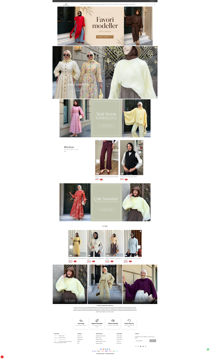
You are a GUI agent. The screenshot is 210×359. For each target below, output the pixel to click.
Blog (78, 343)
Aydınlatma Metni (99, 339)
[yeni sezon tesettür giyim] (105, 118)
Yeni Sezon (118, 341)
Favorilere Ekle (117, 141)
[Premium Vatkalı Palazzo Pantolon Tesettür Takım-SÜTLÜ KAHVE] (77, 243)
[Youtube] (141, 346)
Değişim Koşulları (99, 343)
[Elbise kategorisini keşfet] (78, 72)
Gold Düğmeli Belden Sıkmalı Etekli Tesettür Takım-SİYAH (96, 258)
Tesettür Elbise (119, 337)
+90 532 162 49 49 (59, 337)
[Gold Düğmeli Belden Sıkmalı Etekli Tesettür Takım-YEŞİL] (114, 243)
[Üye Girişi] (151, 4)
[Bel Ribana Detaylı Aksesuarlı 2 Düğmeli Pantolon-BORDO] (106, 157)
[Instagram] (138, 346)
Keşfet (65, 151)
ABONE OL (153, 340)
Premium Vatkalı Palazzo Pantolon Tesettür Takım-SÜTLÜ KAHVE (77, 258)
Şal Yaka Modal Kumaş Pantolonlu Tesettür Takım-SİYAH (133, 258)
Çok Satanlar (118, 343)
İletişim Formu (80, 337)
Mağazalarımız (80, 339)
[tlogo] (105, 356)
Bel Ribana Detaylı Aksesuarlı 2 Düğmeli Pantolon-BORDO (106, 176)
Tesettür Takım (119, 339)
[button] (2, 357)
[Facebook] (136, 346)
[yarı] (105, 26)
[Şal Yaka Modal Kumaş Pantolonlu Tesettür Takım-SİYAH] (133, 243)
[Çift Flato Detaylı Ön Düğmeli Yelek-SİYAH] (131, 157)
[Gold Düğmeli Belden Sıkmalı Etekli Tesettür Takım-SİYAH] (96, 243)
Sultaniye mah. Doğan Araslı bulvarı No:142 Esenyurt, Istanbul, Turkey (63, 342)
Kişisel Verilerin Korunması (101, 341)
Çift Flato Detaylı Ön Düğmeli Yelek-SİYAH (128, 176)
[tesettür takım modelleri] (105, 284)
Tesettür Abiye (119, 335)
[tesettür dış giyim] (140, 284)
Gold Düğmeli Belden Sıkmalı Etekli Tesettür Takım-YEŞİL (114, 258)
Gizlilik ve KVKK (98, 337)
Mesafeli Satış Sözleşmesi (100, 335)
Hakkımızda (79, 335)
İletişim (78, 341)
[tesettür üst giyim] (70, 284)
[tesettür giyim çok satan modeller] (105, 202)
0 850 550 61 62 (59, 335)
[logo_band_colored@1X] (105, 349)
